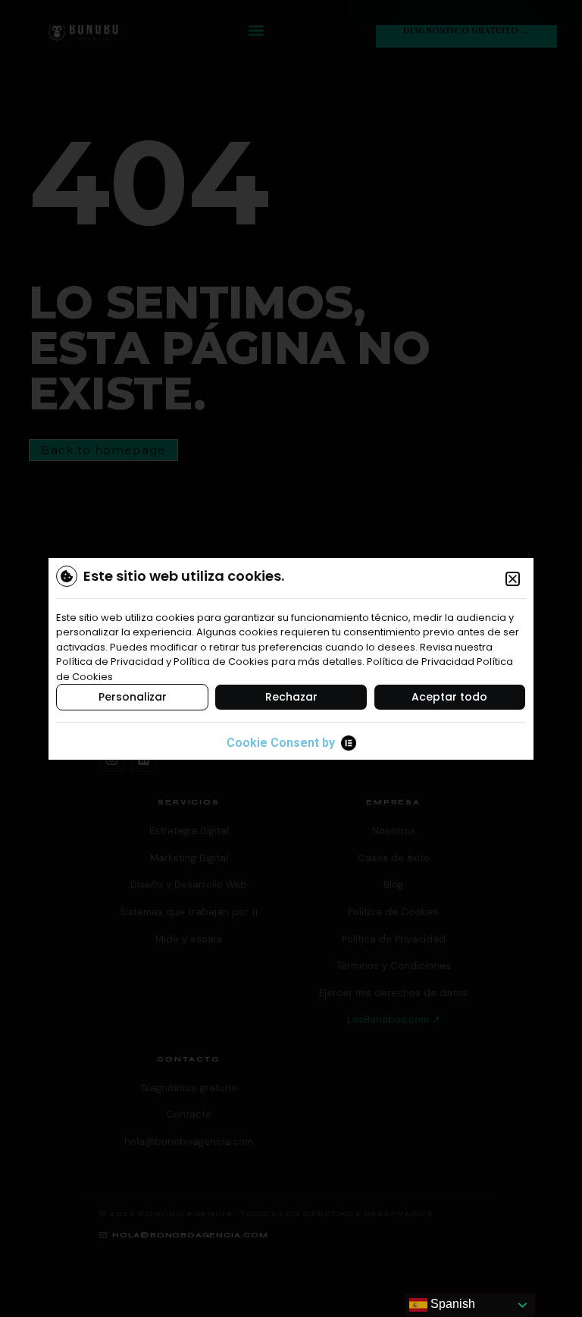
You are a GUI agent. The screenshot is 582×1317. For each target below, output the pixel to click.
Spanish (451, 1303)
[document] (291, 658)
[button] (512, 579)
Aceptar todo (449, 696)
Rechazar (291, 696)
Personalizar (133, 696)
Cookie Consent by (281, 742)
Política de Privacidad (420, 661)
